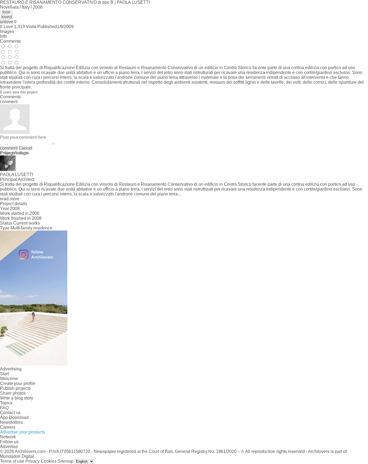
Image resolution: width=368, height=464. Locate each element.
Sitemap (66, 461)
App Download (14, 417)
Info (3, 36)
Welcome (9, 378)
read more (9, 199)
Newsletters (11, 422)
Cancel (25, 148)
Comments (10, 41)
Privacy (32, 461)
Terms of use (12, 461)
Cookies (49, 461)
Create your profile (17, 383)
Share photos (13, 393)
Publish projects (15, 388)
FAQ (4, 407)
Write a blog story (16, 398)
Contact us (10, 412)
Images (7, 31)
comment (9, 148)
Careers (7, 427)
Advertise (9, 446)
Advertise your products (22, 432)
